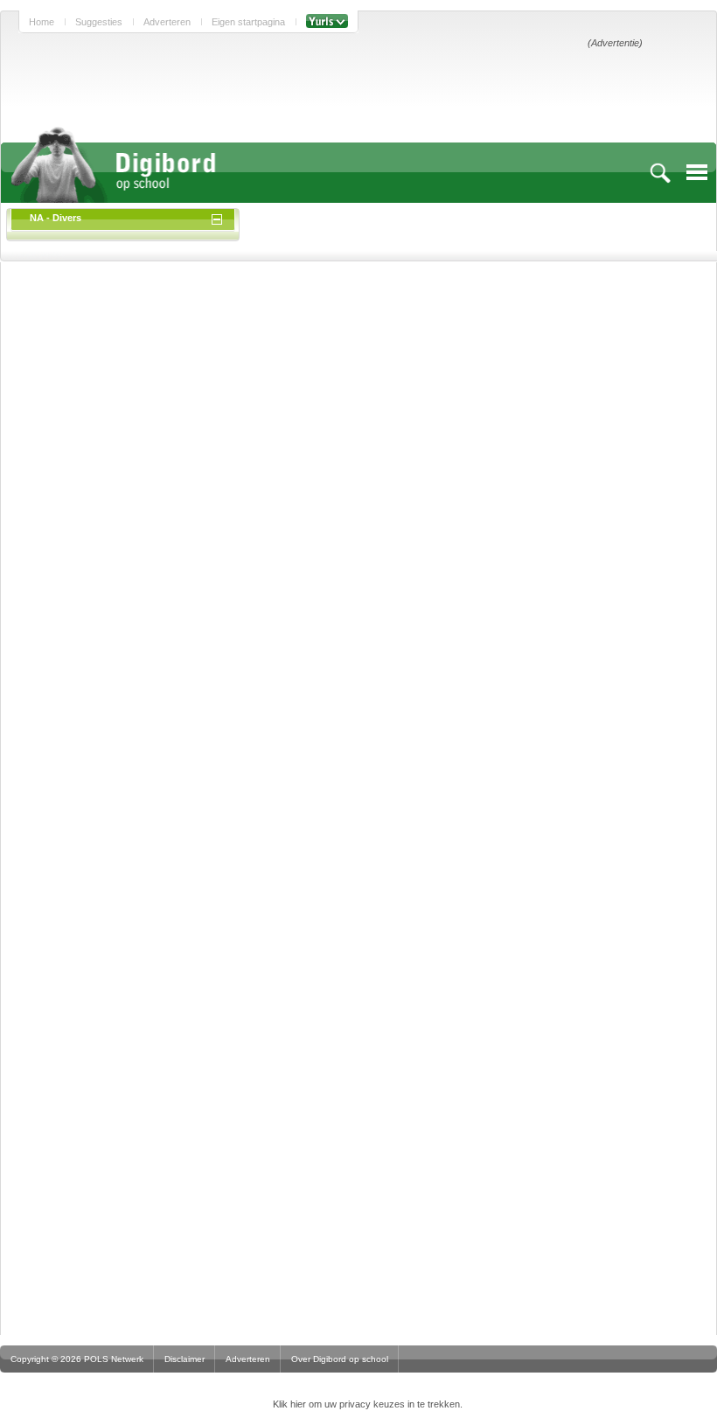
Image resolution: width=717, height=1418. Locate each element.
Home (41, 22)
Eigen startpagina (248, 22)
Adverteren (167, 22)
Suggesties (98, 22)
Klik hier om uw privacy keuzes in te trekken (366, 1404)
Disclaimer (184, 1359)
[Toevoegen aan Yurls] (327, 21)
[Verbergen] (220, 217)
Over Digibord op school (339, 1359)
